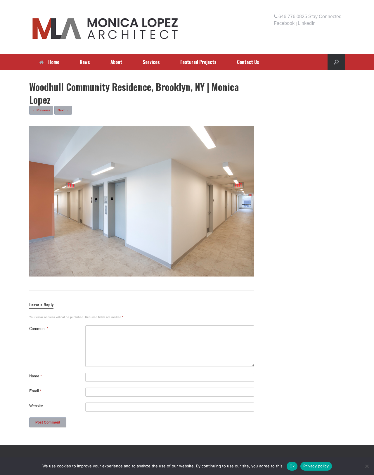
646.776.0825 (292, 16)
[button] (336, 62)
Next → (63, 110)
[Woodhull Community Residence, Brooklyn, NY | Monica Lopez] (141, 274)
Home (53, 61)
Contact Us (248, 61)
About (116, 61)
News (85, 61)
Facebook (284, 23)
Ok (292, 466)
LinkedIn (307, 23)
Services (151, 61)
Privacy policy (316, 466)
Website (36, 406)
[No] (367, 466)
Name (35, 376)
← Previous (41, 110)
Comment (38, 329)
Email (35, 391)
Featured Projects (198, 61)
